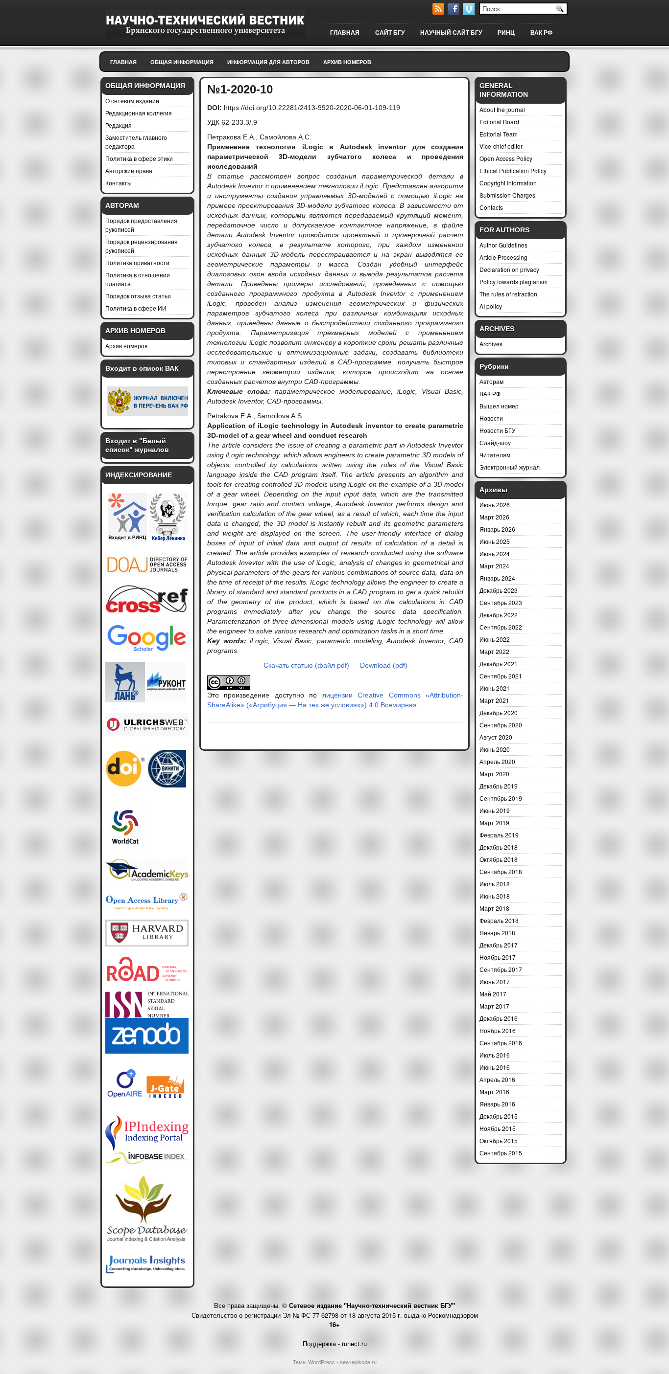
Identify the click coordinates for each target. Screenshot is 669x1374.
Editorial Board (499, 121)
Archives (490, 343)
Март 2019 (494, 822)
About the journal (502, 109)
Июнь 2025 (494, 541)
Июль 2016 (494, 1055)
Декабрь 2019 (498, 786)
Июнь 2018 (494, 896)
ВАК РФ (541, 32)
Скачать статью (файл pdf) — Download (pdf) (335, 665)
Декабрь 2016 (498, 1018)
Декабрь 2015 (498, 1116)
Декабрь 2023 (498, 590)
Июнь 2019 (494, 810)
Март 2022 (494, 651)
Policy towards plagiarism (513, 281)
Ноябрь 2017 (497, 957)
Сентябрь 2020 (500, 725)
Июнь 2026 (494, 504)
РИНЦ (506, 32)
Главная (123, 62)
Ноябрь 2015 (497, 1128)
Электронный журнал (509, 467)
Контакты (118, 183)
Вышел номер (499, 406)
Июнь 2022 (494, 639)
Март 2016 (494, 1091)
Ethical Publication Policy (513, 170)
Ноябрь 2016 (497, 1030)
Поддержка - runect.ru (335, 1343)
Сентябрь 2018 (500, 871)
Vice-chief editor (501, 146)
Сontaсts (491, 207)
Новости (491, 418)
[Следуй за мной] (470, 12)
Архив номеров (347, 62)
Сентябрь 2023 (500, 602)
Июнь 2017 (494, 981)
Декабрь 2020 (498, 712)
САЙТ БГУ (390, 32)
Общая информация (182, 62)
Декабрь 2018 (498, 847)
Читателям (494, 454)
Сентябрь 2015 (500, 1153)
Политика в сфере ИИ (136, 308)
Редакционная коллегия (138, 113)
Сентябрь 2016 (500, 1042)
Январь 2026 (497, 529)
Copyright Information (508, 183)
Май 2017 (492, 994)
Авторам (491, 381)
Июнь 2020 (494, 749)
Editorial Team (498, 134)
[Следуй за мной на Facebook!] (454, 12)
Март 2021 (494, 700)
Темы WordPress (314, 1362)
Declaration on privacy (509, 269)
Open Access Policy (505, 158)
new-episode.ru (358, 1362)
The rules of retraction (508, 294)
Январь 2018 (497, 932)
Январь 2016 (497, 1104)
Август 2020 (495, 737)
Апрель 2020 (497, 761)
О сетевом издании (132, 100)
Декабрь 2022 (498, 614)
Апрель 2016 (497, 1079)
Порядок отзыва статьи (138, 296)
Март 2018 (494, 908)
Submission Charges (507, 195)
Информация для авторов (268, 62)
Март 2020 (494, 773)
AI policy (490, 306)
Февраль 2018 (499, 920)
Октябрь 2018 (498, 859)
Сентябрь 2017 (500, 969)
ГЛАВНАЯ (344, 32)
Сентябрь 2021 (500, 676)
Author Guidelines (503, 245)
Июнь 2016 (494, 1067)
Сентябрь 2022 (500, 627)
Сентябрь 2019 (500, 798)
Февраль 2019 (499, 835)
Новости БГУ (497, 430)
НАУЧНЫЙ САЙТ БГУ (451, 32)
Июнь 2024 (494, 553)
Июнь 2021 (494, 688)
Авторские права (128, 170)
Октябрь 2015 (498, 1140)
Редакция (118, 125)
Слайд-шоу (495, 442)
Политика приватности (137, 262)
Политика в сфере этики (139, 158)
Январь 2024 (497, 578)
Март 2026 (494, 517)
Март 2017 (494, 1006)
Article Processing (503, 257)
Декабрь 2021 (498, 663)
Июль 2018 (494, 883)
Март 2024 (494, 566)
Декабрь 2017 (498, 945)
